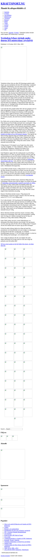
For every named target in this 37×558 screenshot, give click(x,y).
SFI (5, 29)
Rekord (6, 20)
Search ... (3, 429)
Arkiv (6, 28)
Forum (6, 26)
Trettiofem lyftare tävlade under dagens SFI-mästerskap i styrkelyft (17, 39)
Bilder (6, 21)
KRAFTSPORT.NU (13, 3)
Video (6, 23)
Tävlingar (7, 18)
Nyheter (6, 13)
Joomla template (5, 555)
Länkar (6, 25)
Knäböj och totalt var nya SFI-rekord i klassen (14, 134)
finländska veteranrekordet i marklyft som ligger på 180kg (18, 183)
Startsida (6, 12)
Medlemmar (7, 17)
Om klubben (7, 15)
